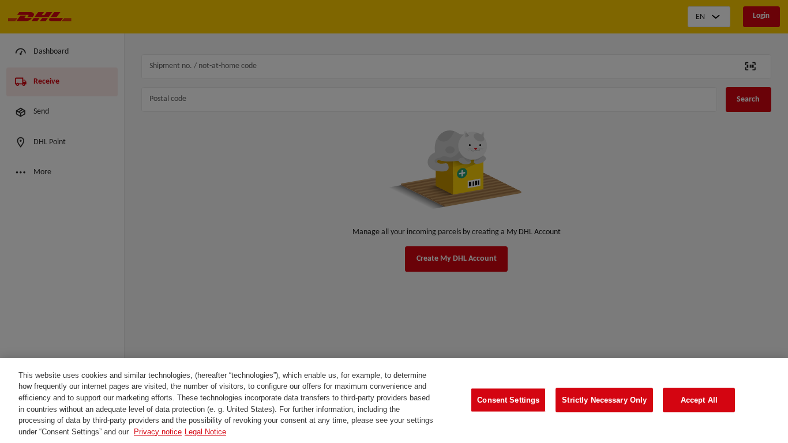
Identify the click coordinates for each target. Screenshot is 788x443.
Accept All (699, 400)
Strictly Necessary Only (604, 400)
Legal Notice (205, 431)
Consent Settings (508, 400)
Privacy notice (158, 431)
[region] (394, 400)
